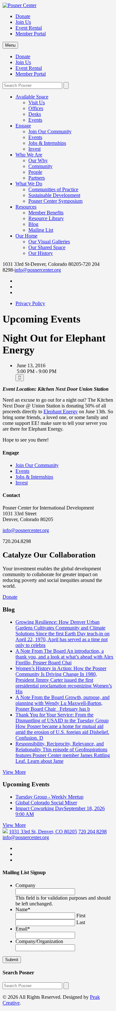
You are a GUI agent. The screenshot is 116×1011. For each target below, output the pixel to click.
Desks (34, 114)
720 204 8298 (92, 831)
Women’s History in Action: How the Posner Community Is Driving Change (63, 680)
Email (22, 928)
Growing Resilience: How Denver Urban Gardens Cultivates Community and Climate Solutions (62, 633)
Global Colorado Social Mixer (46, 802)
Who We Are (28, 154)
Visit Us (36, 102)
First (80, 915)
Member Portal (30, 33)
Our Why (38, 160)
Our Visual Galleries (49, 241)
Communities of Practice (53, 189)
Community (40, 166)
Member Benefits (45, 212)
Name (22, 909)
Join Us (23, 22)
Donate (22, 16)
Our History (40, 253)
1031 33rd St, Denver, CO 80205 (43, 831)
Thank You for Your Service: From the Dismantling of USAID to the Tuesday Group (62, 726)
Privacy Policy (30, 303)
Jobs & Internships (47, 143)
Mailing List (40, 230)
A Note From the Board (62, 703)
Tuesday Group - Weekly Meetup (49, 797)
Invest (34, 149)
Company (25, 885)
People (35, 172)
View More (14, 772)
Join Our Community (50, 131)
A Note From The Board (64, 656)
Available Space (31, 96)
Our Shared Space (46, 247)
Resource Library (46, 218)
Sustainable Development (54, 195)
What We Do (28, 183)
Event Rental (28, 28)
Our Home (26, 236)
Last (80, 922)
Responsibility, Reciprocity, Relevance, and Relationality (62, 752)
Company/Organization (39, 941)
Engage (23, 125)
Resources (25, 207)
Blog (33, 224)
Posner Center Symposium (55, 201)
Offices (35, 108)
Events (35, 120)
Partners (36, 178)
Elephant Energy (61, 411)
